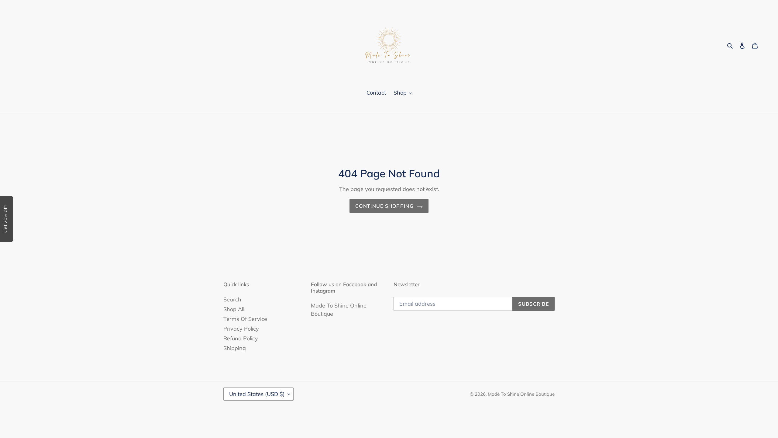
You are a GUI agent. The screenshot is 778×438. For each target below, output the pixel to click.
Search (232, 299)
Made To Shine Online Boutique (521, 394)
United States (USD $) (257, 394)
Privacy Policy (241, 328)
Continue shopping (384, 206)
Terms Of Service (245, 318)
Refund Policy (240, 338)
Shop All (233, 309)
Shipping (234, 348)
